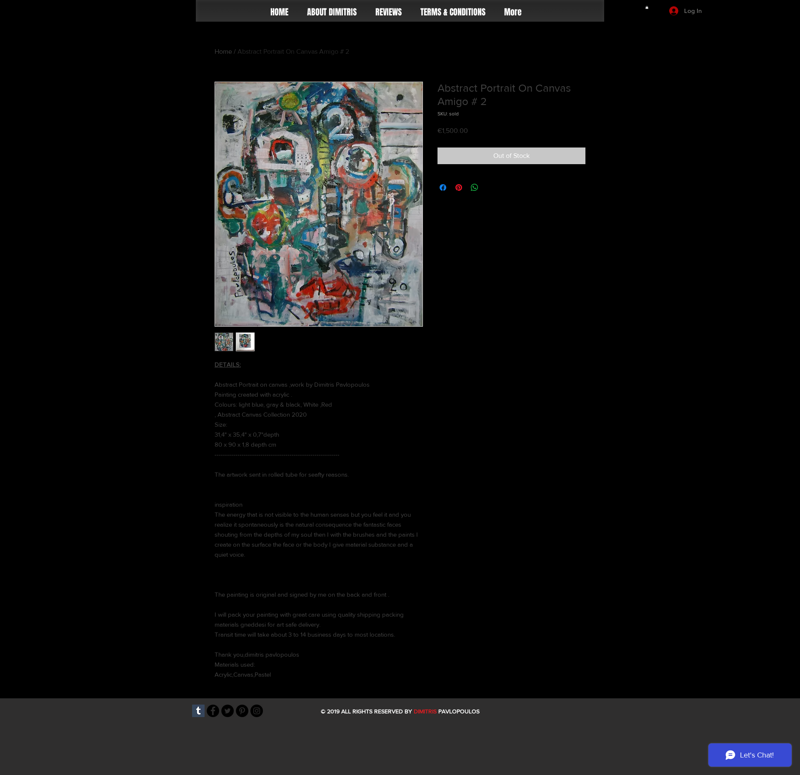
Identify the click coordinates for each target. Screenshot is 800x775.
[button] (646, 7)
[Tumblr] (198, 711)
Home (223, 51)
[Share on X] (490, 187)
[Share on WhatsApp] (475, 187)
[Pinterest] (242, 711)
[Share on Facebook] (443, 187)
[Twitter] (227, 711)
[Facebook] (213, 711)
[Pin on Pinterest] (459, 187)
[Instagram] (256, 711)
